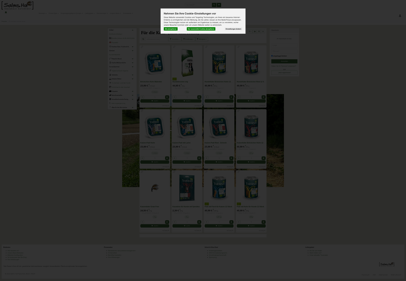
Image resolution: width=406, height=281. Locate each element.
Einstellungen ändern (233, 29)
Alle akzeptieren (171, 29)
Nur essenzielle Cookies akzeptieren (201, 29)
